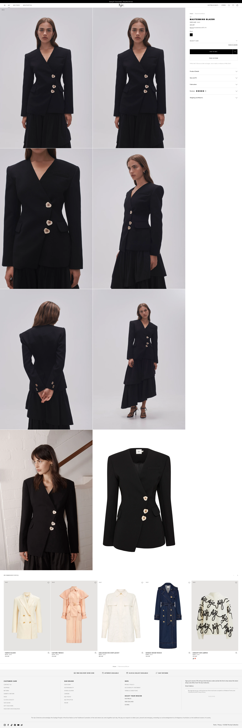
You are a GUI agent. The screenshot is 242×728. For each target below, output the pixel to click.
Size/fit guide (232, 44)
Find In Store (213, 58)
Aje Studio (67, 696)
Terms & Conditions (131, 690)
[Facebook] (8, 725)
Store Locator (69, 690)
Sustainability (69, 687)
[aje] (121, 5)
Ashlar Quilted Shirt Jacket (109, 653)
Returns (6, 690)
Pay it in (192, 27)
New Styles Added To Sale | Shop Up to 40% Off (121, 1)
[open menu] (5, 5)
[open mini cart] (237, 5)
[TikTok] (11, 725)
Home (191, 13)
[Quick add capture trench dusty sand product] (95, 653)
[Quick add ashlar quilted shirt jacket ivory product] (142, 653)
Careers (66, 693)
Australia (128, 698)
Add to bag (213, 51)
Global (127, 704)
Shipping (7, 687)
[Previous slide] (234, 575)
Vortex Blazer (10, 653)
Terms (215, 725)
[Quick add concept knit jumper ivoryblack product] (236, 653)
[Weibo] (22, 725)
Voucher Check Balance (12, 709)
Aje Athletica (68, 699)
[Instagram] (5, 725)
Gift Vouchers (8, 705)
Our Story (67, 684)
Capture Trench (58, 653)
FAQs (5, 696)
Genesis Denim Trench (154, 653)
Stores (223, 5)
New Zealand (129, 701)
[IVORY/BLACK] (193, 658)
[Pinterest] (15, 725)
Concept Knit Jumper (200, 653)
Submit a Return (9, 693)
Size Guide (7, 702)
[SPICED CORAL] (195, 658)
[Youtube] (18, 725)
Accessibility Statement (133, 687)
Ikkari (66, 702)
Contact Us (7, 684)
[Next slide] (237, 575)
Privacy (220, 725)
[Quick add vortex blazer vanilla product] (48, 653)
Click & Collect (9, 699)
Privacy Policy (129, 684)
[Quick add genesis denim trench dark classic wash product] (189, 653)
